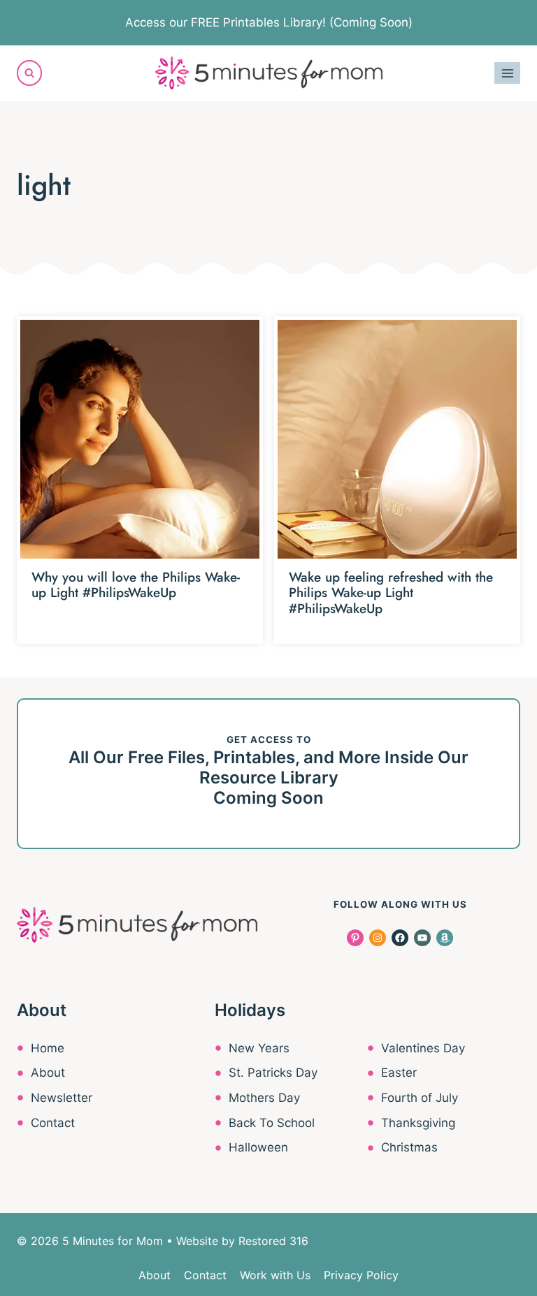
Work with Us (275, 1275)
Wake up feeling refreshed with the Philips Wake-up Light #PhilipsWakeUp (391, 593)
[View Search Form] (29, 72)
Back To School (272, 1123)
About (48, 1073)
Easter (399, 1073)
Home (47, 1048)
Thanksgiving (418, 1123)
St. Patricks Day (273, 1073)
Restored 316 (273, 1241)
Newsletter (61, 1098)
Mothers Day (264, 1098)
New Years (259, 1048)
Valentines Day (423, 1048)
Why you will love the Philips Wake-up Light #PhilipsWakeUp (135, 585)
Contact (53, 1123)
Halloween (258, 1147)
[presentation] (139, 439)
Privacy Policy (361, 1275)
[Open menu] (507, 73)
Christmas (409, 1147)
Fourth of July (419, 1098)
